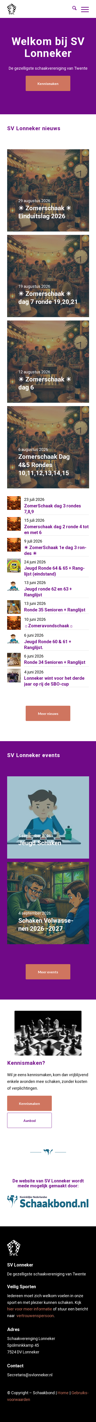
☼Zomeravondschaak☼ (48, 625)
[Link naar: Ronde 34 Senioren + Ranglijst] (14, 660)
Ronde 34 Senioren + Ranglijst (54, 662)
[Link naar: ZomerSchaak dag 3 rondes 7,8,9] (14, 503)
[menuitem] (72, 9)
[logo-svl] (31, 9)
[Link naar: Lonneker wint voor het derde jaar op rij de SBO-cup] (14, 675)
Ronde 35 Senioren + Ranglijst (54, 610)
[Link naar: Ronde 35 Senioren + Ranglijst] (14, 607)
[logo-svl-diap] (13, 1248)
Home (63, 1392)
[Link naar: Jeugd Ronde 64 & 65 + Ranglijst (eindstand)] (14, 565)
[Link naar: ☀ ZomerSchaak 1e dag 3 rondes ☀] (14, 545)
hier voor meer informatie (29, 1309)
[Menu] (83, 9)
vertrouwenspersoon (35, 1315)
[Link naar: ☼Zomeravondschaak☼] (14, 623)
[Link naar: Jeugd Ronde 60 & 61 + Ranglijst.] (14, 639)
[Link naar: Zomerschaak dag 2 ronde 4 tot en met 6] (14, 524)
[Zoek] (72, 9)
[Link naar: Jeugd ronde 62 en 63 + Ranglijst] (14, 586)
